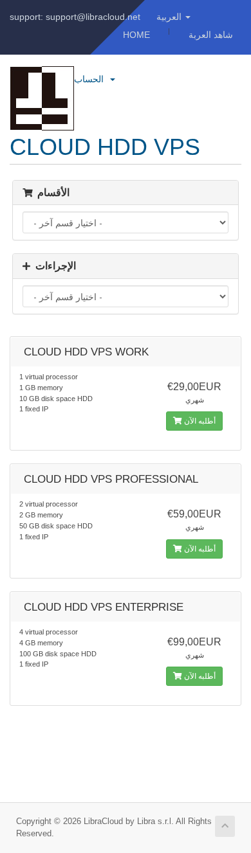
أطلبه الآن (199, 421)
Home (136, 35)
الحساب (91, 79)
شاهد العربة (211, 35)
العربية (170, 17)
